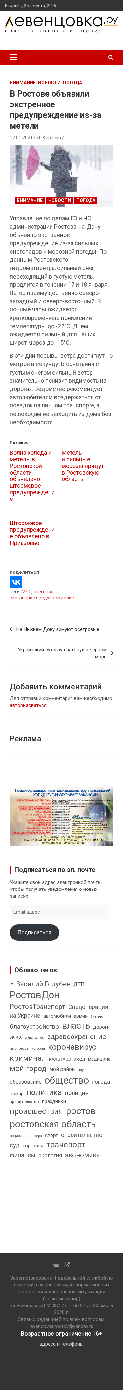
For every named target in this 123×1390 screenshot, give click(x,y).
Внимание (23, 82)
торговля (33, 1146)
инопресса (19, 1048)
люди (79, 1059)
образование (26, 1082)
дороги (101, 1027)
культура (60, 1059)
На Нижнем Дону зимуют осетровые (57, 629)
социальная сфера (26, 1136)
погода (101, 1082)
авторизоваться (28, 705)
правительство (24, 1101)
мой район (62, 1069)
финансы (22, 1155)
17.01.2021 (21, 137)
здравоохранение (76, 1037)
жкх (16, 1037)
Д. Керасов (49, 137)
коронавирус (72, 1047)
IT (11, 985)
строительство (81, 1135)
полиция (77, 1092)
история (38, 1048)
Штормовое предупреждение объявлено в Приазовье (32, 533)
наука (83, 1070)
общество (67, 1080)
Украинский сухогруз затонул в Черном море (62, 653)
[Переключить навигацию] (13, 57)
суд (15, 1145)
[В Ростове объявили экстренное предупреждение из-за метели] (61, 176)
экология (50, 1155)
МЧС (26, 591)
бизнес (97, 1016)
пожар (17, 1093)
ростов (81, 1111)
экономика (82, 1155)
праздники (54, 1101)
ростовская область (53, 1124)
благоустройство (34, 1026)
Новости (49, 82)
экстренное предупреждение (42, 597)
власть (76, 1025)
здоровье (34, 1037)
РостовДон (35, 995)
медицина (99, 1059)
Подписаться (34, 932)
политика (44, 1092)
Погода (72, 82)
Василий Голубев (43, 984)
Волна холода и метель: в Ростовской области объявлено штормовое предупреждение (32, 475)
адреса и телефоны (61, 1344)
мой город (28, 1068)
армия (81, 1016)
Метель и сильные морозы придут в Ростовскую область (83, 465)
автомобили (57, 1016)
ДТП (79, 984)
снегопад (43, 591)
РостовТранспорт (37, 1007)
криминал (28, 1058)
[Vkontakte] (16, 582)
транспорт (65, 1144)
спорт (51, 1135)
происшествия (36, 1111)
